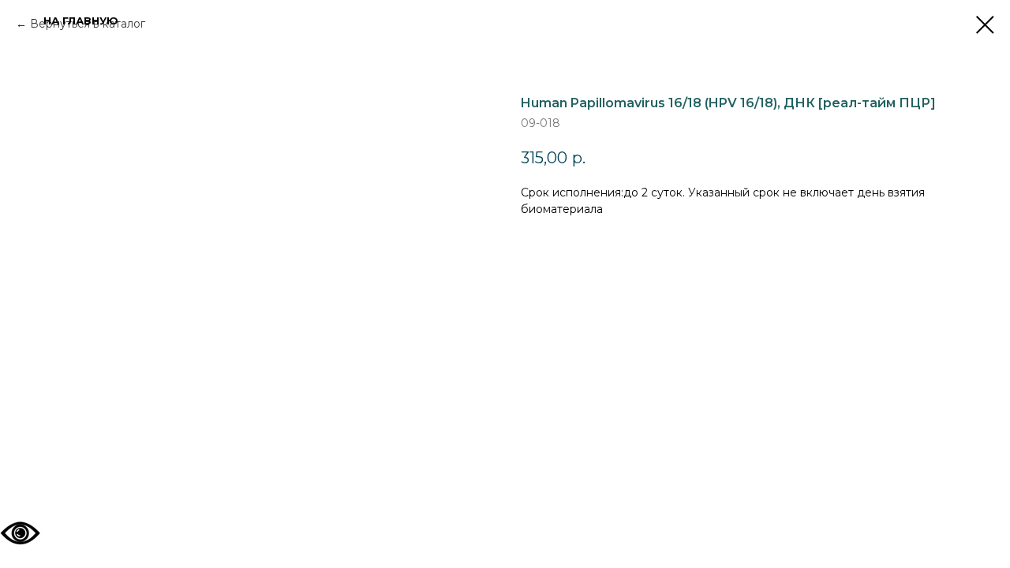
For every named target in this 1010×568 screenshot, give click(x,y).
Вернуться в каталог (87, 24)
